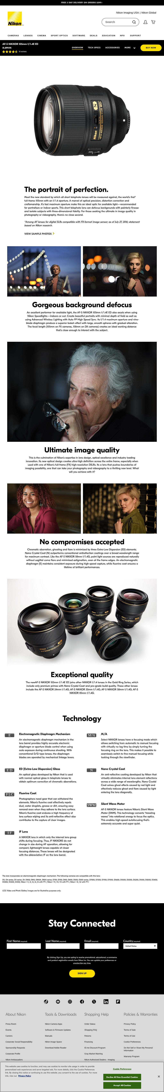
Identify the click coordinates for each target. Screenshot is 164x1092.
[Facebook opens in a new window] (82, 1001)
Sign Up (86, 973)
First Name (17, 941)
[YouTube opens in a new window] (58, 1001)
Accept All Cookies (122, 1085)
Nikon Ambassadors (14, 1060)
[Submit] (134, 22)
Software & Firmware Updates (58, 1030)
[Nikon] (16, 15)
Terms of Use (129, 1036)
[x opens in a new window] (94, 1001)
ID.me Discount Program (94, 1048)
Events (9, 1030)
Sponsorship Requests (15, 1048)
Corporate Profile (13, 1054)
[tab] (128, 48)
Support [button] (135, 35)
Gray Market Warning (93, 1054)
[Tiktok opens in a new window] (46, 1001)
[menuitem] (16, 35)
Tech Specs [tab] (94, 48)
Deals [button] (94, 35)
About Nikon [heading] (16, 1014)
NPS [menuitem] (122, 35)
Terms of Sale (129, 1030)
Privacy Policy (130, 1024)
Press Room (11, 1024)
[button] (12, 2)
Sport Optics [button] (59, 35)
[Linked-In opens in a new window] (106, 1002)
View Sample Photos (38, 234)
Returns (87, 1036)
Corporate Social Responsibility (19, 1042)
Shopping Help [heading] (96, 1014)
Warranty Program (131, 1056)
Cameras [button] (13, 35)
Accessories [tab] (112, 48)
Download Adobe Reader (55, 1048)
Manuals (48, 1036)
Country (131, 941)
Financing (88, 1042)
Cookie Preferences (132, 1042)
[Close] (158, 1076)
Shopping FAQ (90, 1030)
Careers (9, 1036)
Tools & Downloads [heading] (60, 1014)
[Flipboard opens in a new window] (118, 1001)
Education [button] (108, 35)
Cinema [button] (41, 35)
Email (91, 941)
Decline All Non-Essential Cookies (122, 1077)
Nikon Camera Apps (53, 1024)
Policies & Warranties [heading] (140, 1014)
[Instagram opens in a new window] (70, 1001)
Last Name (56, 941)
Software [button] (79, 35)
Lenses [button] (28, 35)
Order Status (89, 1024)
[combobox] (120, 22)
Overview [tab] (77, 48)
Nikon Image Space (53, 1042)
